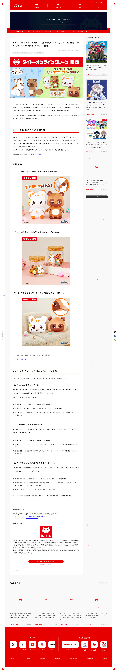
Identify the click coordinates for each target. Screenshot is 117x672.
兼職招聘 (57, 659)
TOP (11, 31)
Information (20, 31)
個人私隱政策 (73, 659)
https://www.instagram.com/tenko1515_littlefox (43, 514)
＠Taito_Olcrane (47, 444)
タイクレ (25, 359)
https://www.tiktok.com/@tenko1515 (38, 516)
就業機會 (42, 659)
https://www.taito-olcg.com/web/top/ (37, 554)
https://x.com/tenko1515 (32, 518)
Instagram (33, 154)
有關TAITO (99, 2)
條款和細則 (90, 659)
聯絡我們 (105, 659)
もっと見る (97, 197)
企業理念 (27, 659)
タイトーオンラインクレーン (45, 561)
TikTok (39, 154)
